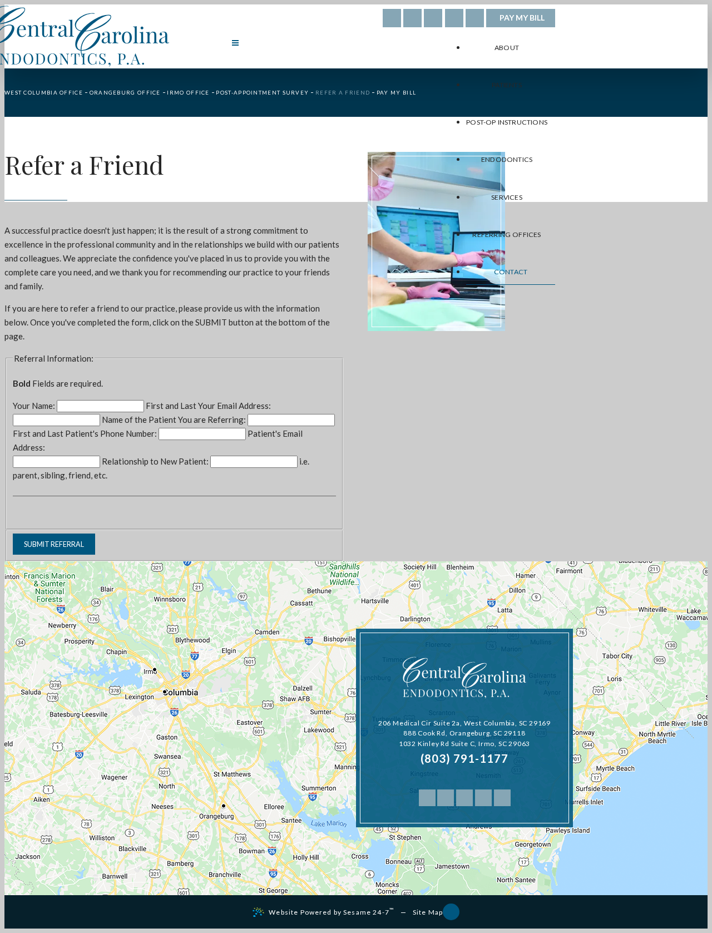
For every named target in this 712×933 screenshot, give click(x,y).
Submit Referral (54, 544)
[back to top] (451, 912)
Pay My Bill (522, 17)
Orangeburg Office (125, 92)
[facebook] (392, 18)
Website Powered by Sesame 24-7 (331, 911)
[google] (433, 18)
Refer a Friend (342, 92)
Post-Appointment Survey (262, 92)
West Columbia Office (43, 92)
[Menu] (235, 42)
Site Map (428, 912)
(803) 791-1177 (464, 758)
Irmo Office (188, 92)
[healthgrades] (412, 18)
